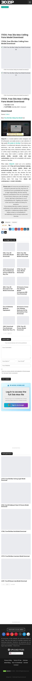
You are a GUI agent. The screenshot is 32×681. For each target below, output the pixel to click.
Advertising (7, 662)
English (13, 653)
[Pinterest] (16, 634)
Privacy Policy (8, 660)
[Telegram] (24, 634)
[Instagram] (12, 634)
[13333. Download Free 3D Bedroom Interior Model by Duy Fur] (9, 263)
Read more (16, 646)
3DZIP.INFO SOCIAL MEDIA (16, 629)
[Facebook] (3, 634)
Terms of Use (17, 660)
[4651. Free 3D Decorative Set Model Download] (9, 281)
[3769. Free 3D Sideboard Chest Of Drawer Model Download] (16, 493)
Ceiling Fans (7, 222)
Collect (7, 114)
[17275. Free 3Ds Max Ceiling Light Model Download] (16, 466)
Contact (16, 665)
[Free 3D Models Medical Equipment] (9, 300)
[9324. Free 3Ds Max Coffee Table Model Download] (23, 247)
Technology (5, 7)
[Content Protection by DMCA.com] (7, 671)
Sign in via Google (18, 405)
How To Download (17, 662)
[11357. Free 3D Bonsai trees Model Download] (16, 569)
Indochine (14, 222)
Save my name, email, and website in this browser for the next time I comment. (16, 372)
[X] (20, 634)
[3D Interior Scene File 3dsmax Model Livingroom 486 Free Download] (23, 281)
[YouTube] (8, 634)
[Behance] (28, 634)
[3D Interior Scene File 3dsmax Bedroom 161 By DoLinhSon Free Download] (23, 300)
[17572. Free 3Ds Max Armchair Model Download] (16, 544)
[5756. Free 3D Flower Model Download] (23, 320)
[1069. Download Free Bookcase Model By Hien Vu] (9, 320)
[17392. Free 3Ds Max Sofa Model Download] (16, 519)
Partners (25, 660)
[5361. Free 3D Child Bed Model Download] (9, 247)
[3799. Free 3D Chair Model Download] (23, 263)
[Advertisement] (16, 21)
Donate (26, 662)
